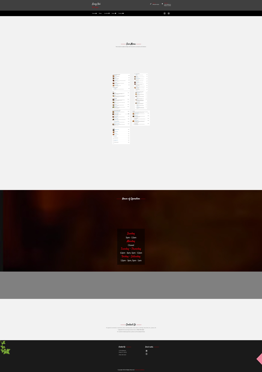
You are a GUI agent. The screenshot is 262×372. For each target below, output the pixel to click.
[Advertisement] (131, 29)
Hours (113, 13)
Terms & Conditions (139, 369)
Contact (120, 13)
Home (93, 13)
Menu (100, 13)
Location (106, 13)
